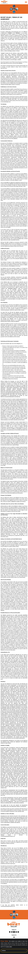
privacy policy (9, 946)
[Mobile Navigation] (26, 2)
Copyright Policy (12, 831)
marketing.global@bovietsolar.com (8, 455)
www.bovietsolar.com (6, 101)
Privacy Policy (11, 39)
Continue (4, 950)
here (10, 197)
